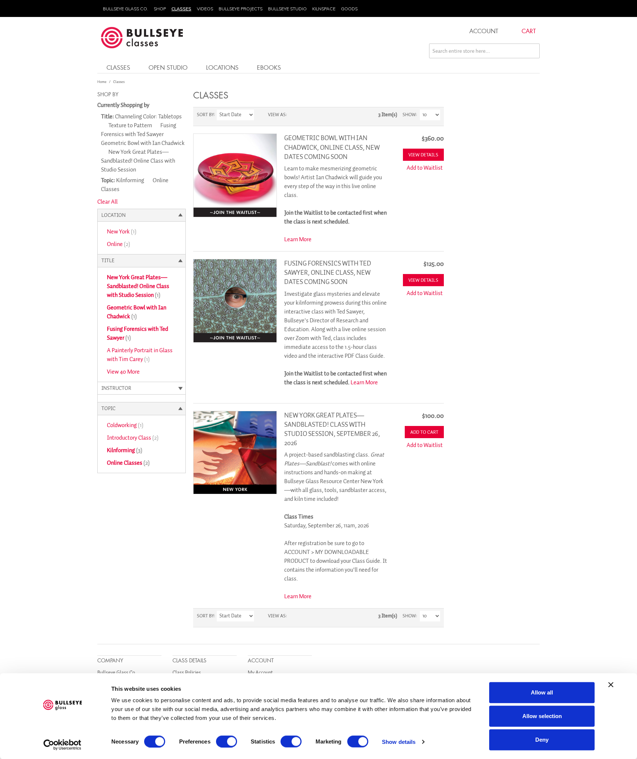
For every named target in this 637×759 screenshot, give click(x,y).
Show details (398, 741)
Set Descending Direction (260, 114)
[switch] (226, 741)
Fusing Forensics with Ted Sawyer (137, 333)
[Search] (532, 51)
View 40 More (123, 371)
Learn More (297, 239)
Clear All (107, 201)
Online (118, 244)
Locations (222, 67)
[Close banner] (610, 684)
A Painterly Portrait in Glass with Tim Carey (140, 355)
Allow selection (542, 716)
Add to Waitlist (425, 167)
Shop (160, 8)
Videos (205, 8)
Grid (294, 114)
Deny (542, 740)
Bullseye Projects (240, 8)
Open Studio (168, 67)
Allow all (542, 692)
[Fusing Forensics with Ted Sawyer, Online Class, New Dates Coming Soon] (235, 301)
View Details (423, 154)
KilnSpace (323, 8)
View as (277, 114)
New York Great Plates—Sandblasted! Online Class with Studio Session (138, 286)
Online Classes (128, 462)
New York (121, 231)
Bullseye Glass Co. (125, 8)
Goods (349, 8)
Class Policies (187, 672)
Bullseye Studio (287, 8)
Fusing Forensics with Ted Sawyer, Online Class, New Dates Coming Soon (327, 273)
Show (409, 114)
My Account (260, 672)
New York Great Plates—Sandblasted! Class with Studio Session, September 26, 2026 (332, 429)
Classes (181, 8)
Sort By (205, 114)
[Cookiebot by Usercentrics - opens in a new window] (62, 744)
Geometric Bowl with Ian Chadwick (136, 312)
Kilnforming (124, 450)
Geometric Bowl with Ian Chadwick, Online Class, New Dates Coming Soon (332, 147)
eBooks (269, 67)
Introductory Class (133, 437)
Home (102, 81)
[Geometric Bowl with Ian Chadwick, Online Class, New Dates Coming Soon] (235, 175)
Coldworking (125, 425)
